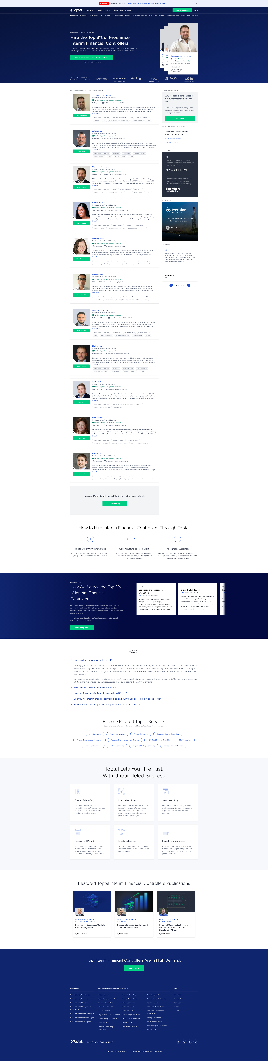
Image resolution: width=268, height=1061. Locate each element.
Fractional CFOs (98, 300)
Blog (121, 10)
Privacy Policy (136, 1052)
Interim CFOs (83, 15)
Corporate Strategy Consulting (144, 746)
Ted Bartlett (96, 382)
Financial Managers (129, 332)
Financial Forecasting (132, 440)
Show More (96, 113)
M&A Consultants (105, 15)
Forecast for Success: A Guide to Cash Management (90, 926)
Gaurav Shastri (97, 274)
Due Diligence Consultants (156, 15)
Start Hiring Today (82, 627)
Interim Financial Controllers (101, 117)
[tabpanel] (180, 264)
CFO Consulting (95, 734)
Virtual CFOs (151, 1029)
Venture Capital (138, 192)
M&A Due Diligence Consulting (159, 740)
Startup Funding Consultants (189, 15)
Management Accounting (119, 117)
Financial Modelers (129, 995)
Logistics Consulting (139, 153)
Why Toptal (177, 995)
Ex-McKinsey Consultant (122, 335)
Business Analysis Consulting (102, 264)
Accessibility (158, 1052)
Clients (116, 10)
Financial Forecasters (173, 15)
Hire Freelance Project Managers (82, 1013)
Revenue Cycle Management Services (125, 740)
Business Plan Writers (105, 1003)
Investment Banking (99, 479)
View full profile (81, 103)
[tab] (176, 285)
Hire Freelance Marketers (79, 1003)
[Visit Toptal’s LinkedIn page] (178, 1042)
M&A (104, 120)
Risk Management (137, 335)
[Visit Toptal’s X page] (184, 1042)
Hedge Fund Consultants (131, 1019)
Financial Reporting (99, 407)
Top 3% (100, 10)
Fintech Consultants (129, 999)
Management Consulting (84, 919)
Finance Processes (166, 921)
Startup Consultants (154, 1017)
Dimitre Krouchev (98, 346)
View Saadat (81, 330)
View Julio (81, 151)
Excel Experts (102, 1023)
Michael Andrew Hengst (101, 167)
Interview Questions (171, 142)
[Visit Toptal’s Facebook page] (190, 1042)
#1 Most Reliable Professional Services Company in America (145, 3)
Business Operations (146, 261)
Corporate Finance (142, 368)
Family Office (127, 264)
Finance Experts (103, 995)
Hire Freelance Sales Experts (80, 1021)
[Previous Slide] (171, 285)
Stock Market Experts (154, 1021)
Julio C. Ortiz (175, 56)
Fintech (125, 443)
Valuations (96, 120)
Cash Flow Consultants (106, 1007)
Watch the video (177, 228)
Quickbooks (139, 225)
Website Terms (147, 1052)
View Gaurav (81, 295)
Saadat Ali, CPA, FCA (100, 310)
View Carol (81, 438)
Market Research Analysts (156, 999)
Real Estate (133, 479)
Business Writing (132, 261)
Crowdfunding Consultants (107, 1019)
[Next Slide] (188, 285)
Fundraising (116, 153)
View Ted (81, 402)
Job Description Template (173, 139)
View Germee (81, 223)
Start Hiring (114, 503)
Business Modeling (113, 228)
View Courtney (81, 259)
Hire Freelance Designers (79, 999)
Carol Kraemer (97, 417)
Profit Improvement (120, 156)
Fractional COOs (128, 1011)
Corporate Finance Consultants (122, 15)
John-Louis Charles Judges (102, 95)
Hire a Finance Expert (182, 10)
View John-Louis (81, 116)
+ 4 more (148, 120)
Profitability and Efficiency (85, 921)
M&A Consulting (185, 740)
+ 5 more (142, 228)
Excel (141, 479)
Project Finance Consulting (101, 443)
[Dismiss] (196, 3)
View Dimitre (81, 366)
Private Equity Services (92, 746)
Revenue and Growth (125, 921)
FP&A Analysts (94, 15)
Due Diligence (113, 120)
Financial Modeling (137, 120)
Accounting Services (117, 734)
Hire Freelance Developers (80, 995)
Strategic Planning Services (174, 746)
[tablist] (180, 285)
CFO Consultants (104, 1011)
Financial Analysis (117, 225)
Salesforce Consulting (119, 261)
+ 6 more (131, 156)
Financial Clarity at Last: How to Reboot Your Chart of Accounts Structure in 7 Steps (173, 927)
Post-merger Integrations (119, 404)
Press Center (178, 1003)
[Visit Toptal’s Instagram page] (195, 1042)
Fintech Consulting (117, 746)
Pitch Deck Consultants (155, 1007)
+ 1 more (150, 264)
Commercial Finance (125, 189)
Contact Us (177, 999)
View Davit (81, 474)
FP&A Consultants (128, 1003)
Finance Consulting (141, 734)
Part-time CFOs (152, 1003)
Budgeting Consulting (142, 117)
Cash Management (140, 264)
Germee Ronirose (98, 202)
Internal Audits (116, 332)
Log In (196, 10)
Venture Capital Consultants (157, 1025)
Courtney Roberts (98, 238)
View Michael (81, 187)
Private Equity (126, 153)
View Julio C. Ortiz (183, 37)
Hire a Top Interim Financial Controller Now (91, 58)
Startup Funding (132, 228)
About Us (128, 10)
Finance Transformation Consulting (89, 740)
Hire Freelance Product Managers (82, 1017)
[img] (183, 60)
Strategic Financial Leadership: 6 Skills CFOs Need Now (132, 926)
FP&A (131, 117)
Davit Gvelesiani (98, 453)
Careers (176, 1007)
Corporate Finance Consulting (168, 734)
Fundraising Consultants (140, 15)
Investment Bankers (129, 1026)
